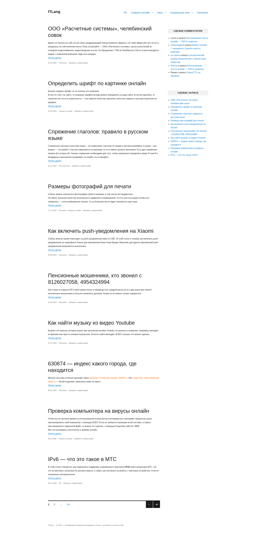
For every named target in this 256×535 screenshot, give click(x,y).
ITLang (54, 12)
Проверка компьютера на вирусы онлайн (98, 411)
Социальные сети (180, 12)
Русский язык (64, 166)
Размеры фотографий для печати (89, 186)
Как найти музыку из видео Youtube (91, 323)
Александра (177, 45)
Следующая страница (156, 504)
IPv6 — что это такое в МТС (82, 459)
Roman (174, 66)
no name (175, 55)
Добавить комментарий (78, 63)
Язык (160, 12)
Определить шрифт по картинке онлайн (97, 83)
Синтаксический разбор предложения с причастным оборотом (188, 58)
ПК (125, 12)
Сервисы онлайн (140, 12)
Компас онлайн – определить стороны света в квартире (189, 48)
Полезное (202, 12)
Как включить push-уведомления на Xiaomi (100, 231)
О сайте (59, 525)
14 (69, 504)
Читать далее (54, 58)
